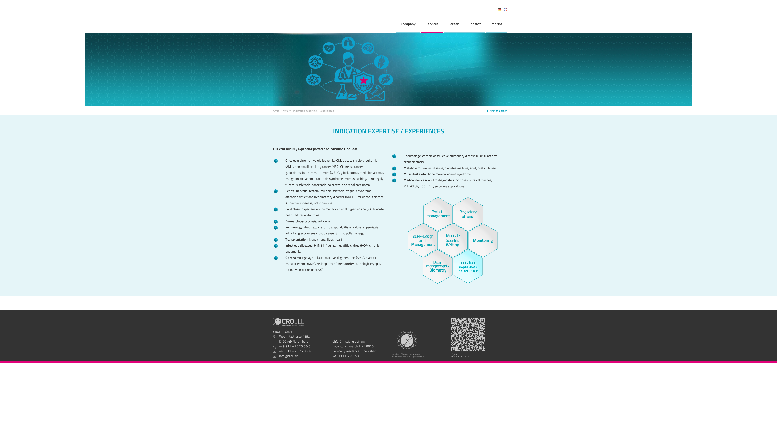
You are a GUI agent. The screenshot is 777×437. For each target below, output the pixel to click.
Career (453, 24)
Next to (498, 111)
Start (276, 111)
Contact (475, 24)
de (499, 9)
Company (408, 24)
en (505, 9)
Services (432, 24)
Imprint (496, 24)
